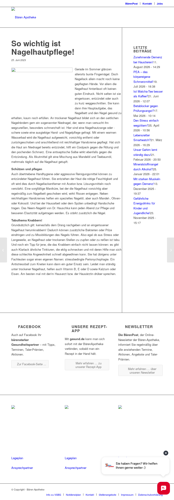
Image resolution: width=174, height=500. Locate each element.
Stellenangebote (107, 494)
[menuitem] (131, 3)
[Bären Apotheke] (23, 17)
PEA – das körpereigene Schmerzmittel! (143, 77)
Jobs (160, 3)
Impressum (127, 494)
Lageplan (17, 458)
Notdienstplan (73, 494)
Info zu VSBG (53, 494)
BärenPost (131, 3)
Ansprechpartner (22, 468)
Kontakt (147, 3)
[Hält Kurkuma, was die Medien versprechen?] (3, 250)
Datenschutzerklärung (150, 494)
